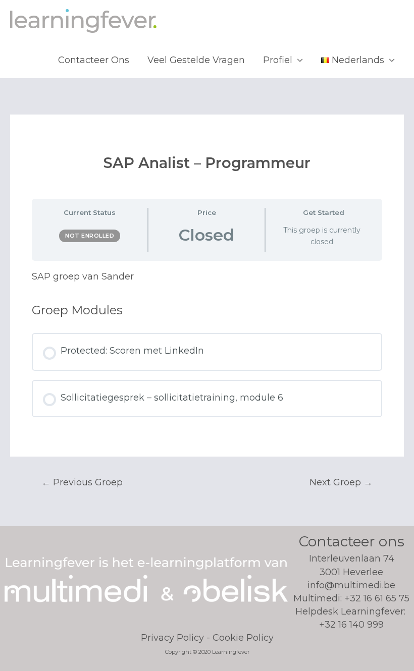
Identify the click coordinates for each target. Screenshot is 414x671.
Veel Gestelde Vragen (196, 60)
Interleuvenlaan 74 (351, 565)
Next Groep (341, 482)
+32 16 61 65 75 (376, 598)
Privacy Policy (172, 637)
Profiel (277, 60)
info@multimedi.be (351, 585)
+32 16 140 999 (351, 624)
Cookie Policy (243, 637)
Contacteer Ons (93, 60)
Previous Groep (82, 482)
